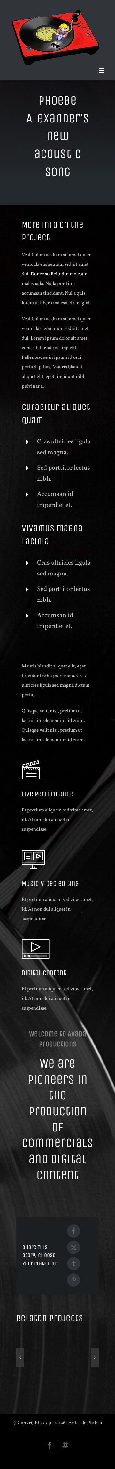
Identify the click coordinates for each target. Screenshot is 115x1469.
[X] (73, 1247)
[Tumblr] (73, 1263)
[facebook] (50, 1445)
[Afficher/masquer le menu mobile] (102, 70)
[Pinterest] (73, 1280)
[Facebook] (73, 1231)
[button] (20, 1357)
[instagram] (65, 1445)
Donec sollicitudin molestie (59, 274)
